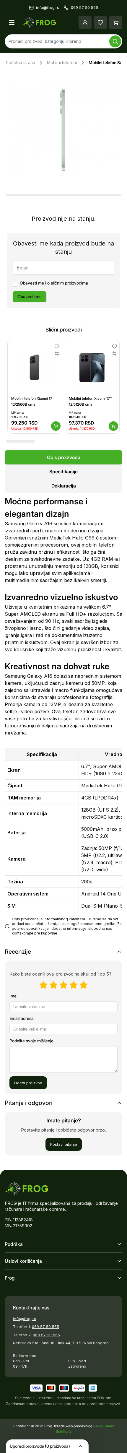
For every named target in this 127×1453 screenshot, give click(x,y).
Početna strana (20, 62)
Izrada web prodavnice (73, 1426)
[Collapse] (80, 1446)
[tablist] (63, 471)
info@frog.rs (24, 1318)
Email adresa (21, 1018)
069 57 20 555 (46, 1334)
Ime (13, 995)
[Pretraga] (115, 41)
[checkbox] (15, 284)
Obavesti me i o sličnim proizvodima (54, 282)
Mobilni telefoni (62, 62)
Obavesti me (29, 296)
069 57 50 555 (45, 1326)
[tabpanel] (63, 719)
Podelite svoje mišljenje (31, 1040)
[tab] (63, 457)
